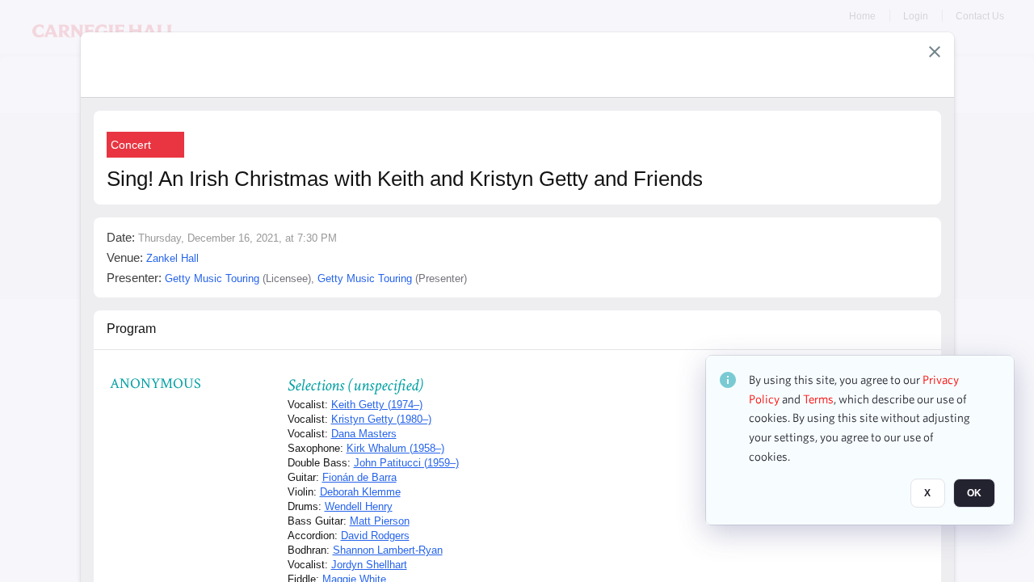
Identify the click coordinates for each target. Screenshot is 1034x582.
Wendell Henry (359, 506)
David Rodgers (375, 535)
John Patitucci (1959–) (406, 463)
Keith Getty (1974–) (376, 405)
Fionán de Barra (359, 477)
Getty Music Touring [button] (212, 278)
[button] (934, 51)
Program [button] (131, 328)
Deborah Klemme (360, 492)
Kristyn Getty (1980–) (381, 419)
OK (974, 494)
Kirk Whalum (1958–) (395, 448)
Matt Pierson (380, 521)
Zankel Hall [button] (172, 258)
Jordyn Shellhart (369, 565)
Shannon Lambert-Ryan (388, 550)
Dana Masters (364, 434)
